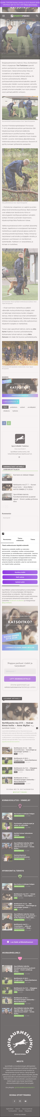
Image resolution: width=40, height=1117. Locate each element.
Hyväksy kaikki (20, 572)
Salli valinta (20, 577)
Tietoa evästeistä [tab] (20, 539)
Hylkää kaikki (20, 582)
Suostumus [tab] (7, 539)
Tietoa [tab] (33, 539)
